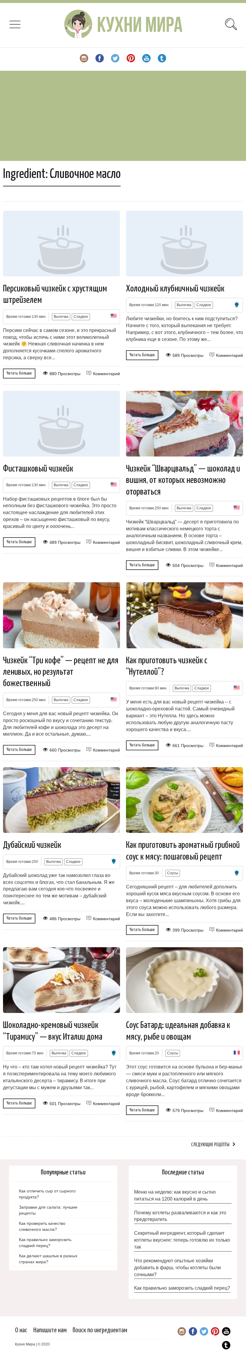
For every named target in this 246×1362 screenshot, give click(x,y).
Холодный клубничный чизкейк (175, 288)
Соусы (172, 873)
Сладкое (81, 317)
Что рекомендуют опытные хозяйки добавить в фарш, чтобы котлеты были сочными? (177, 1267)
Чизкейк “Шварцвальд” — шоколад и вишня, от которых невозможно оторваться (183, 480)
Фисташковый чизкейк (38, 468)
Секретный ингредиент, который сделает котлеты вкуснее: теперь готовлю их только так (182, 1240)
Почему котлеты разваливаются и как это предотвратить (180, 1216)
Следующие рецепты (210, 1144)
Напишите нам (50, 1330)
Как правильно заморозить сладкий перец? (182, 1288)
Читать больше (19, 373)
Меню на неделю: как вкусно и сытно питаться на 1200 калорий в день (175, 1195)
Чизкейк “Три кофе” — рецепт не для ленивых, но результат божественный (60, 672)
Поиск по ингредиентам (100, 1330)
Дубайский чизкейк (32, 845)
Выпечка (61, 317)
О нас (21, 1330)
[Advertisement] (123, 116)
